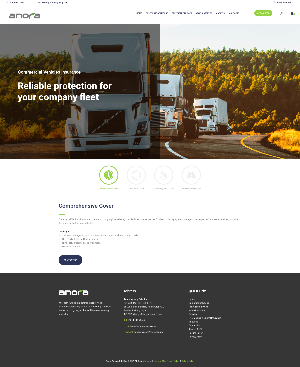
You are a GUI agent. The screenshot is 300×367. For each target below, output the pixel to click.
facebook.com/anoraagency (148, 332)
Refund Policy (196, 333)
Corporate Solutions (199, 303)
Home (192, 299)
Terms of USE (196, 329)
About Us (193, 321)
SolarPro (194, 314)
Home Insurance (197, 310)
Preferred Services (198, 306)
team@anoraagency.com (143, 326)
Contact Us (194, 325)
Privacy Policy (195, 336)
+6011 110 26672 (136, 320)
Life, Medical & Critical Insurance (205, 318)
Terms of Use (160, 361)
